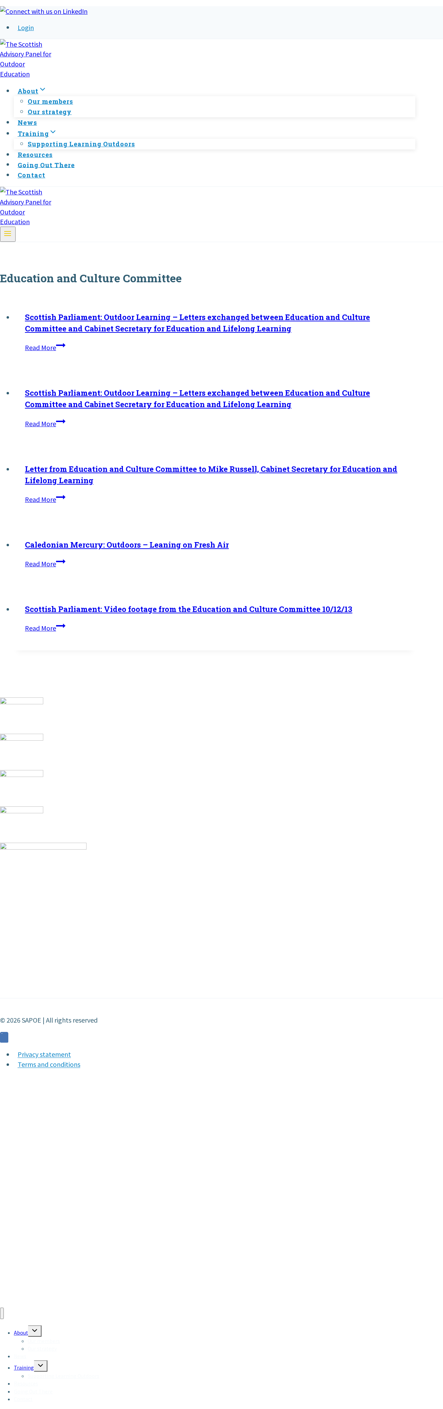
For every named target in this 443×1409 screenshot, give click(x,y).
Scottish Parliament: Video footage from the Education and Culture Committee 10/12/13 (188, 609)
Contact (31, 175)
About (21, 1332)
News (27, 122)
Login (26, 27)
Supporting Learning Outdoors (81, 144)
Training (24, 1367)
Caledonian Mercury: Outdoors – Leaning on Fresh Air (127, 545)
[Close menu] (2, 1313)
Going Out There (46, 165)
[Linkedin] (4, 1038)
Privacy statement (44, 1054)
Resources (35, 154)
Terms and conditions (49, 1064)
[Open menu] (8, 234)
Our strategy (50, 112)
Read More (45, 347)
